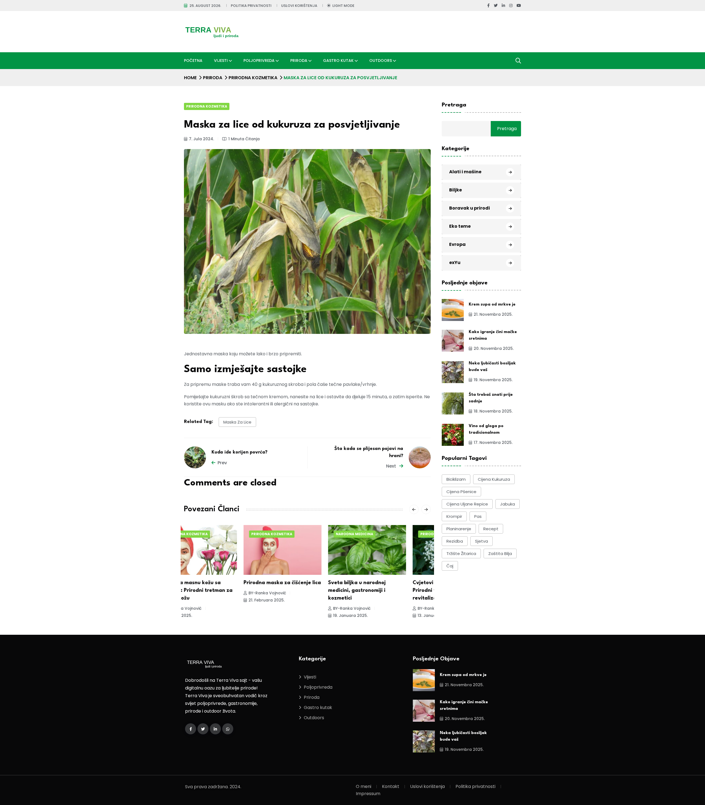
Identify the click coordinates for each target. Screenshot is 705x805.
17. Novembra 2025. (493, 443)
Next (391, 466)
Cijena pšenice (461, 491)
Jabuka (507, 504)
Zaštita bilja (500, 553)
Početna (193, 60)
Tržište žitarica (461, 553)
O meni (363, 786)
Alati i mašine (465, 172)
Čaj (449, 566)
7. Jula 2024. (201, 139)
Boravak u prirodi (469, 208)
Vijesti (221, 60)
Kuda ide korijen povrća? (239, 452)
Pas (478, 516)
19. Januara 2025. (290, 615)
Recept (490, 529)
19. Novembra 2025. (493, 380)
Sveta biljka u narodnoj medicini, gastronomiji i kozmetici (297, 590)
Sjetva (481, 541)
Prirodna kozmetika (253, 78)
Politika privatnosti (251, 5)
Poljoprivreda (259, 60)
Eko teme (460, 226)
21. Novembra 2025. (493, 314)
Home (190, 78)
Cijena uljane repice (467, 504)
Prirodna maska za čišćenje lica (222, 582)
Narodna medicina (295, 534)
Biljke (455, 190)
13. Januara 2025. (375, 615)
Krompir (454, 516)
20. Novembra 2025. (494, 348)
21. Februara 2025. (207, 600)
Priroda (298, 60)
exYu (454, 263)
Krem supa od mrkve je (492, 305)
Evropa (457, 244)
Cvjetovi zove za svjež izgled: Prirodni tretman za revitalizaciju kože (389, 590)
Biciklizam (456, 479)
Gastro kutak (338, 60)
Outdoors (380, 60)
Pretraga (454, 105)
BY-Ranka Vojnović (207, 593)
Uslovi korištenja (299, 5)
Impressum (368, 793)
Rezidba (454, 541)
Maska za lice (237, 422)
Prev (222, 463)
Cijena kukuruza (494, 479)
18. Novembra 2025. (493, 411)
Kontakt (390, 786)
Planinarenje (458, 529)
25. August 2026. (205, 5)
